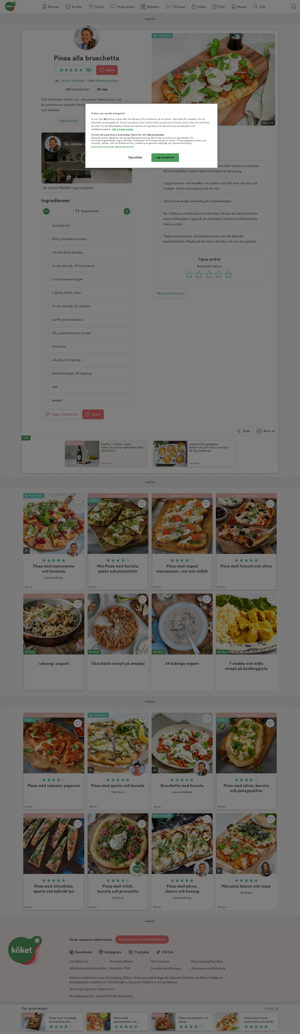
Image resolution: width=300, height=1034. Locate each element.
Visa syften (135, 157)
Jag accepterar (165, 157)
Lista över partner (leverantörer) (112, 147)
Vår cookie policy (122, 129)
